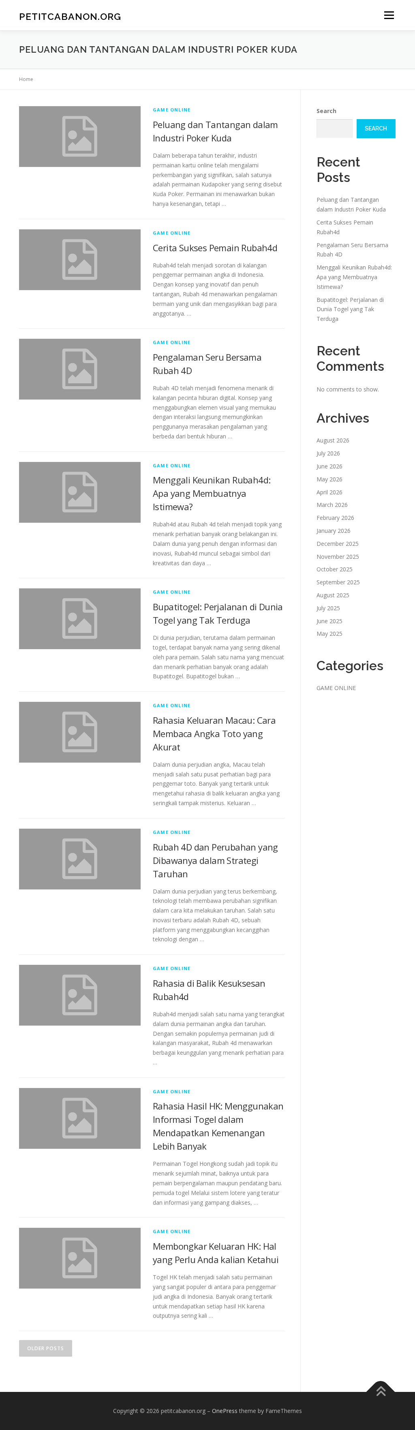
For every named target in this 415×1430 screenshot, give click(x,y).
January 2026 (334, 530)
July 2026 (328, 453)
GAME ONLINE (171, 110)
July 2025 (328, 608)
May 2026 (329, 479)
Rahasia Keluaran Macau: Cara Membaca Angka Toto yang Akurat (214, 733)
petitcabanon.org (70, 16)
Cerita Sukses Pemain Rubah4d (215, 248)
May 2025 (329, 633)
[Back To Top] (380, 1392)
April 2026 (329, 492)
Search (326, 111)
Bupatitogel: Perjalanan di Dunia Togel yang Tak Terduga (350, 309)
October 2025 (335, 569)
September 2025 (338, 582)
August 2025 (333, 595)
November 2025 (338, 556)
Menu (389, 15)
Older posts (45, 1348)
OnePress (224, 1411)
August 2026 (333, 440)
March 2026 (332, 505)
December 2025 (338, 543)
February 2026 (335, 518)
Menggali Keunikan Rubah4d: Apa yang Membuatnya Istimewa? (211, 493)
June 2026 (329, 466)
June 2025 (329, 621)
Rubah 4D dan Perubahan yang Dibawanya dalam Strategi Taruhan (215, 860)
